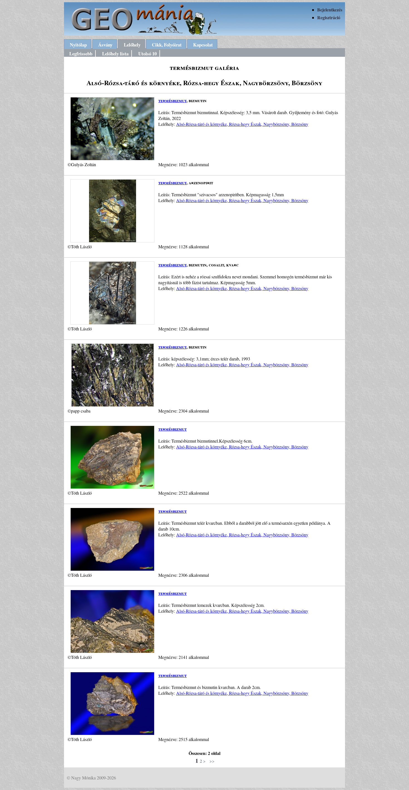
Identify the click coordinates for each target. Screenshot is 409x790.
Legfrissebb (80, 53)
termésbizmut (172, 100)
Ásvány (105, 44)
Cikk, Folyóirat (167, 44)
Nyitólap (78, 44)
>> (212, 761)
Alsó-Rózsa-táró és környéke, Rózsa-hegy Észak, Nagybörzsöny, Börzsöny (242, 124)
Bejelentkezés (329, 9)
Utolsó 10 (147, 53)
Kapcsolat (203, 44)
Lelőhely (132, 44)
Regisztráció (328, 17)
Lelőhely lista (115, 53)
